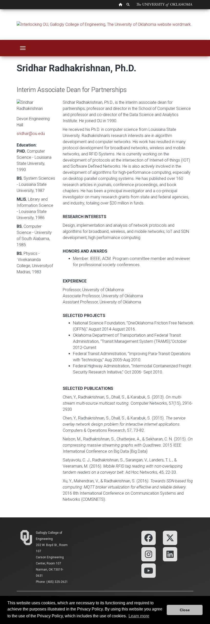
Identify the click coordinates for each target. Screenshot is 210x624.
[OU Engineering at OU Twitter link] (170, 537)
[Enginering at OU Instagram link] (148, 553)
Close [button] (185, 610)
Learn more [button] (139, 616)
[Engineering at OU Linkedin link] (170, 553)
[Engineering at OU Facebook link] (148, 537)
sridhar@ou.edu (31, 133)
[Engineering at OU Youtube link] (148, 570)
